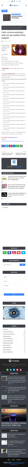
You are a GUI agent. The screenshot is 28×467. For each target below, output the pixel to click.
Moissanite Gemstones (14, 343)
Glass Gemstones (14, 336)
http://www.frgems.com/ (7, 141)
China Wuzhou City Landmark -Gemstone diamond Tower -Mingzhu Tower (13, 424)
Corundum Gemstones (14, 331)
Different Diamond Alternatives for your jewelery (16, 435)
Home (4, 27)
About (13, 459)
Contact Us (14, 329)
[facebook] (14, 1)
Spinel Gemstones (14, 349)
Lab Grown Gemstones (14, 340)
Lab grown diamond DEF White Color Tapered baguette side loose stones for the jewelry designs (17, 389)
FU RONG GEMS (17, 167)
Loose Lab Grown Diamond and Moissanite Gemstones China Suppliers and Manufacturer (14, 463)
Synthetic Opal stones (14, 352)
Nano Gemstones (14, 345)
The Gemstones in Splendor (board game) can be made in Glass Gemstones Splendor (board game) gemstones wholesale (17, 452)
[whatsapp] (9, 1)
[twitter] (19, 1)
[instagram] (17, 1)
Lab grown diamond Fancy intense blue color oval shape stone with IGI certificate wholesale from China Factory (17, 398)
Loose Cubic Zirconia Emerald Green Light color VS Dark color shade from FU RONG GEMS (17, 178)
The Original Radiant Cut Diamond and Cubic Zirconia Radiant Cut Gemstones (16, 442)
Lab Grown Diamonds (14, 338)
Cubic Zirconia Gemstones (11, 27)
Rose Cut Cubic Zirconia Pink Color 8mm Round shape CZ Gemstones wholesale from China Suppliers (16, 186)
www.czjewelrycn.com (18, 141)
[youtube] (12, 1)
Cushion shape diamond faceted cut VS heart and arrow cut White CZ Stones (17, 195)
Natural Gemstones (14, 347)
